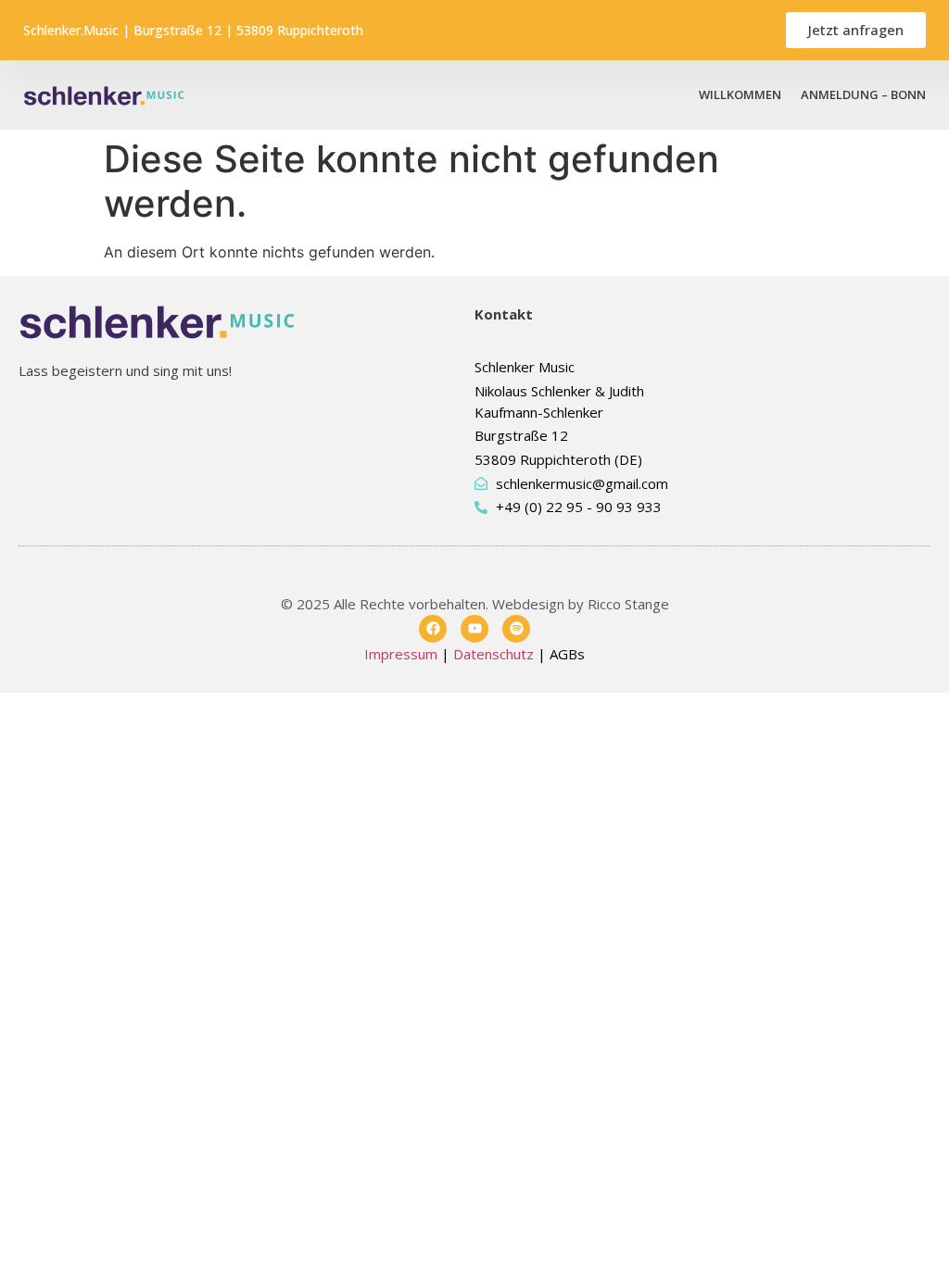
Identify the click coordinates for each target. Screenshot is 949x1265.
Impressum (400, 654)
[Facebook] (433, 629)
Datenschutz (493, 654)
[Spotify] (516, 629)
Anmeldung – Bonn (863, 94)
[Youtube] (474, 629)
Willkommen (740, 94)
